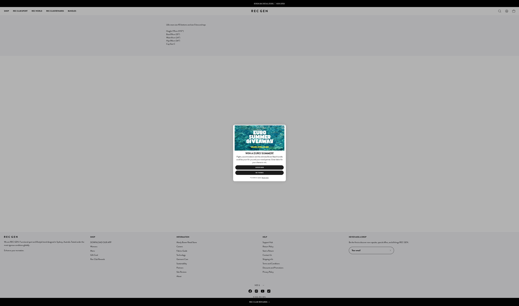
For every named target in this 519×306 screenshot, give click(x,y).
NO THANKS (260, 172)
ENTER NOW (259, 167)
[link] (259, 138)
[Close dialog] (283, 127)
